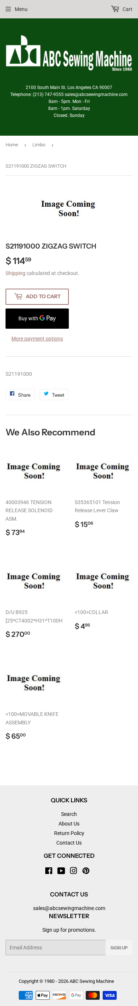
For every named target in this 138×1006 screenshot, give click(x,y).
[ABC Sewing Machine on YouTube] (61, 872)
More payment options (37, 339)
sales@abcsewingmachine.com (69, 908)
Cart (126, 9)
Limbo (38, 144)
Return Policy (69, 833)
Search (69, 814)
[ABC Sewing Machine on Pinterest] (86, 872)
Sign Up (119, 947)
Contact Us (69, 843)
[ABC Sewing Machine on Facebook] (49, 872)
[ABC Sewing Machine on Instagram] (73, 872)
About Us (69, 824)
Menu (21, 9)
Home (12, 144)
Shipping (15, 273)
